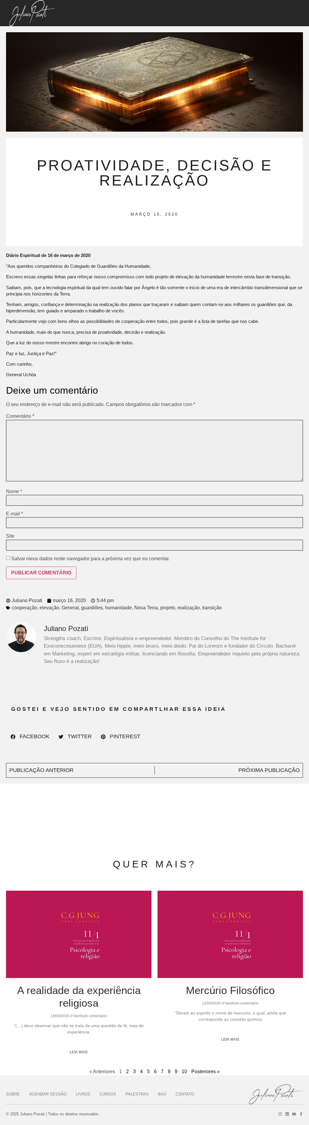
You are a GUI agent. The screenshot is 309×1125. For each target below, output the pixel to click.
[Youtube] (294, 1114)
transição (212, 607)
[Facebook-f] (301, 1114)
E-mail (14, 513)
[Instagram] (280, 1114)
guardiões (92, 607)
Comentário (20, 416)
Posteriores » (205, 1071)
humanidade (118, 607)
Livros (83, 1094)
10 (184, 1071)
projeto (167, 607)
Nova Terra (146, 607)
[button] (30, 736)
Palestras (137, 1094)
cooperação (24, 607)
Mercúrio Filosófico (230, 990)
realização (188, 607)
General (70, 607)
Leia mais (79, 1052)
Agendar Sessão (47, 1094)
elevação (49, 607)
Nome (14, 491)
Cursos (108, 1094)
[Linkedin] (287, 1114)
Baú (162, 1094)
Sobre (13, 1094)
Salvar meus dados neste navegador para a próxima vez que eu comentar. (90, 558)
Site (10, 536)
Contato (185, 1094)
